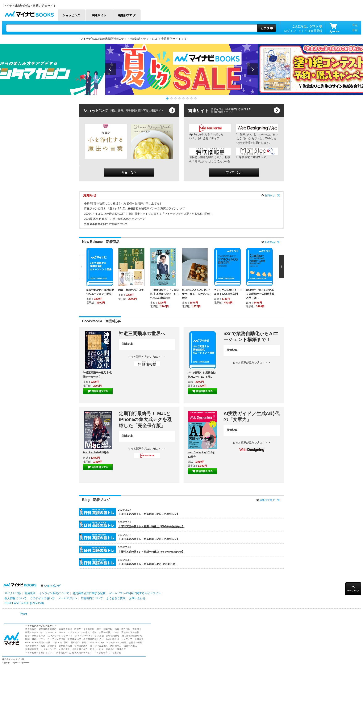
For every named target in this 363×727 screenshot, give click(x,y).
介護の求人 (64, 649)
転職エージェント (34, 632)
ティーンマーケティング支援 (89, 636)
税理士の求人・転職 (35, 646)
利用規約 (30, 593)
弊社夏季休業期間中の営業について (106, 224)
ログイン (290, 30)
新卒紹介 (75, 642)
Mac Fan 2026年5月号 (96, 452)
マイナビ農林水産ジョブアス (39, 652)
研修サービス (97, 649)
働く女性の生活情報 (132, 636)
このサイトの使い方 (42, 598)
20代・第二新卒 (60, 642)
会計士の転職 (135, 642)
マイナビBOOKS (29, 13)
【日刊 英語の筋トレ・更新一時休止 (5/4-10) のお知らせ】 (151, 551)
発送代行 (110, 649)
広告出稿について (92, 598)
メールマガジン (67, 598)
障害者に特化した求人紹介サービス (74, 652)
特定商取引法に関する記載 (89, 593)
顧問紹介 (51, 646)
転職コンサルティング (93, 642)
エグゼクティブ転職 (116, 642)
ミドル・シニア (49, 649)
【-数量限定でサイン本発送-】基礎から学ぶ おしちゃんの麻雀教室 (164, 294)
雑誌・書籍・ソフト (35, 639)
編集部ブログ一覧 (270, 500)
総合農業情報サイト (93, 639)
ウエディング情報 (56, 639)
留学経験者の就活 (48, 629)
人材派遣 (139, 639)
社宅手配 (116, 652)
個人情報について (15, 598)
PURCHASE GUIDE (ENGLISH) (24, 603)
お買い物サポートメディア (119, 639)
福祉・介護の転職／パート (105, 632)
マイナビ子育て (102, 652)
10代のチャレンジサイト (59, 636)
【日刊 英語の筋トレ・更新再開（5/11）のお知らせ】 (148, 539)
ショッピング (52, 585)
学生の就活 (30, 629)
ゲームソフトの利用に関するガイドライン (135, 593)
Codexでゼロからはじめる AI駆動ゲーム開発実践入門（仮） (260, 294)
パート (62, 632)
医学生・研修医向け (84, 629)
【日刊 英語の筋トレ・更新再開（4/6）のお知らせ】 (148, 564)
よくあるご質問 (115, 598)
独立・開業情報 (104, 629)
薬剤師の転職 (65, 646)
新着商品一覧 (272, 242)
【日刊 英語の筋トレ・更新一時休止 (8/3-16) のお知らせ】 (151, 526)
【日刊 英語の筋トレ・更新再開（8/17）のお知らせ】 (148, 514)
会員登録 (316, 30)
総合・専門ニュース (35, 636)
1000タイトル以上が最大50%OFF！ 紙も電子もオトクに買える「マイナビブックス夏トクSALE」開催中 (148, 213)
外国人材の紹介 (80, 649)
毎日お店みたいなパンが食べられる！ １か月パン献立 (196, 294)
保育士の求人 (130, 646)
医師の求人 (115, 646)
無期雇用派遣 (32, 649)
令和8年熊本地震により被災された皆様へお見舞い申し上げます (123, 203)
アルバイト (51, 632)
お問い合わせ (137, 598)
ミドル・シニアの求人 (79, 632)
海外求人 (137, 629)
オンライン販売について (54, 593)
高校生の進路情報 (130, 632)
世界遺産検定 (74, 639)
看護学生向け (65, 629)
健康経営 (121, 649)
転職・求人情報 (122, 629)
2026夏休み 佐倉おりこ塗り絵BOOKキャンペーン (114, 218)
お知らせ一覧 (272, 195)
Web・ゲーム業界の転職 (37, 642)
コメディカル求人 (99, 646)
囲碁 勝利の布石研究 (130, 290)
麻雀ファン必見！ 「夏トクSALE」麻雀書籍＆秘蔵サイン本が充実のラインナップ (134, 208)
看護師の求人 (81, 646)
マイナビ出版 (13, 593)
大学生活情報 (113, 636)
